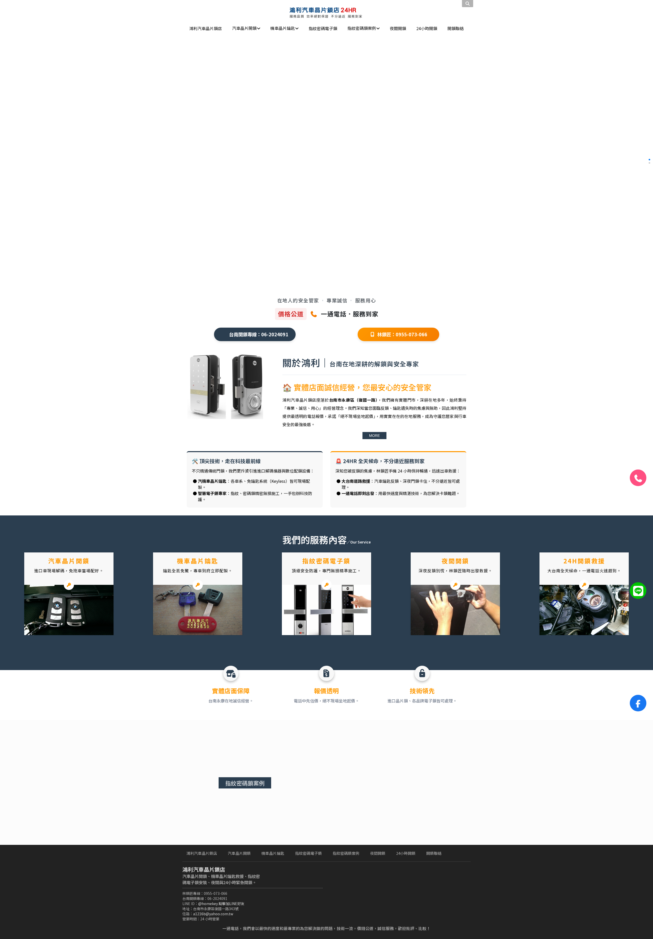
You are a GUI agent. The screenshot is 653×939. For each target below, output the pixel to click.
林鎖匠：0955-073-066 (402, 334)
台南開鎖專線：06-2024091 (258, 334)
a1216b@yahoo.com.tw (213, 913)
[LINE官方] (638, 590)
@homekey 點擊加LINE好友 (221, 903)
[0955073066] (638, 477)
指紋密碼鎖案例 (245, 783)
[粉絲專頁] (638, 703)
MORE (374, 436)
